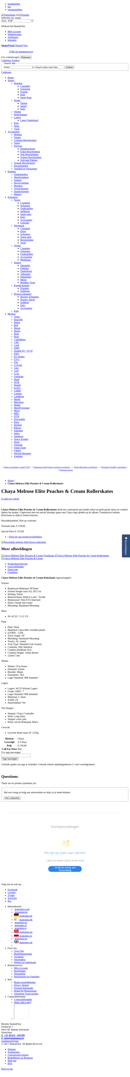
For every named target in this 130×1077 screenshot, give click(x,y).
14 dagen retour (66, 470)
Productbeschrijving (18, 563)
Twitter (11, 895)
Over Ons (19, 951)
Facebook (12, 889)
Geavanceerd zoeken (18, 1055)
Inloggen (12, 40)
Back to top (7, 1069)
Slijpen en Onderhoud (25, 962)
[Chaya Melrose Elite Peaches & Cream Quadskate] (28, 555)
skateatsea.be (21, 912)
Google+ (12, 892)
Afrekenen (13, 37)
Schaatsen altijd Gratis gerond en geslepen (52, 467)
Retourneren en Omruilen (26, 976)
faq (9, 6)
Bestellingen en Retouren (20, 1057)
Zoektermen (14, 1052)
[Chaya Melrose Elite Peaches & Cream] (22, 558)
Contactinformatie (23, 999)
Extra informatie (16, 566)
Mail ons (12, 1060)
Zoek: (7, 67)
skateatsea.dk (25, 919)
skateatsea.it (20, 928)
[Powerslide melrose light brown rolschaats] (23, 542)
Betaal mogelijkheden (25, 982)
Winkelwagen (14, 34)
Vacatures (19, 956)
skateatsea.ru (25, 935)
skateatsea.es (21, 922)
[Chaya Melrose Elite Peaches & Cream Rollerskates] (82, 555)
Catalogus (6, 60)
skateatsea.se (21, 938)
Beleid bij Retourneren (25, 991)
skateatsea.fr (21, 925)
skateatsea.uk (25, 942)
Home (11, 77)
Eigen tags (13, 569)
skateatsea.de (25, 916)
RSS (10, 1063)
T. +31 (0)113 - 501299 (13, 1035)
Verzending (19, 959)
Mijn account (14, 31)
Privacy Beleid (21, 985)
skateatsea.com (22, 909)
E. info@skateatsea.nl (12, 1038)
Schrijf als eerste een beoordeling (65, 869)
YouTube (12, 898)
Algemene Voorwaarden (26, 993)
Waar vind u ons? (22, 1002)
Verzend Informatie (23, 988)
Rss (9, 901)
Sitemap (12, 1049)
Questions (13, 572)
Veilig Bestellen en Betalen (85, 467)
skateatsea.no (25, 932)
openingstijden (15, 9)
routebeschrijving (10, 1041)
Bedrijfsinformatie (23, 954)
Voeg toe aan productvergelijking (25, 536)
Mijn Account (21, 968)
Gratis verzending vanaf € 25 (17, 467)
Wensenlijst (19, 973)
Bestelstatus (20, 971)
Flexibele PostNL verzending (113, 467)
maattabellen (14, 4)
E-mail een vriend (10, 498)
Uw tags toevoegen (11, 752)
